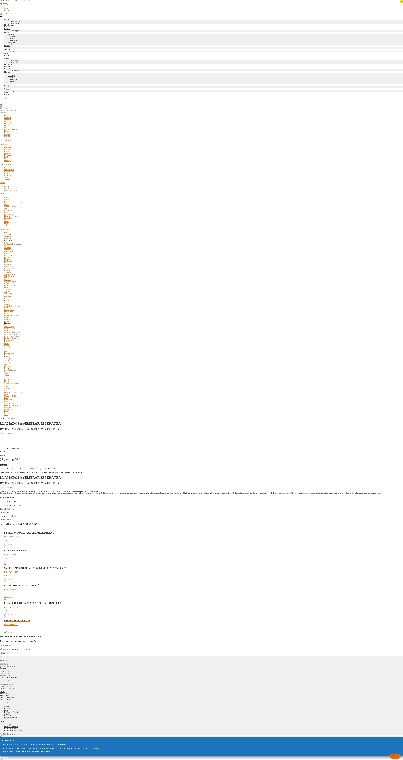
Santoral (7, 137)
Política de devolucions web (13, 730)
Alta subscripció (13, 31)
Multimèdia (8, 220)
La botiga (11, 36)
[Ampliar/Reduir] (1, 757)
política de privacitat (23, 649)
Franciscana (8, 255)
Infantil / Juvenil (5, 164)
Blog (10, 44)
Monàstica (7, 265)
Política (6, 157)
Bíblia (6, 116)
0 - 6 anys (7, 359)
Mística (6, 263)
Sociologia (7, 161)
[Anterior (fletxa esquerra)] (1, 759)
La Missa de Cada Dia (11, 712)
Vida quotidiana (9, 274)
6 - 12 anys (8, 362)
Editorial (7, 46)
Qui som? (11, 34)
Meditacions (8, 261)
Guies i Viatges (9, 327)
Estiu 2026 (7, 27)
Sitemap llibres (5, 693)
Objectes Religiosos (10, 129)
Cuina (6, 208)
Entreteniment (8, 366)
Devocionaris (8, 251)
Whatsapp (11, 51)
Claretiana (7, 248)
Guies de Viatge (9, 214)
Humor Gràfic (9, 172)
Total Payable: (4, 461)
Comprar (3, 465)
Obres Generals (9, 266)
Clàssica (7, 325)
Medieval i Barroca (10, 329)
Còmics (6, 364)
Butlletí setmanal (13, 40)
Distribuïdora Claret (10, 718)
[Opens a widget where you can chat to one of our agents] (395, 756)
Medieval (7, 317)
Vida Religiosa (9, 276)
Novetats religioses (14, 21)
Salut (6, 225)
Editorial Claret (9, 716)
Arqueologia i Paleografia (12, 306)
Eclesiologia (8, 121)
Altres (2, 194)
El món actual (8, 312)
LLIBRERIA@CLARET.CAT (22, 1)
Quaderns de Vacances (11, 190)
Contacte (7, 49)
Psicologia (7, 159)
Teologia (7, 138)
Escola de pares (9, 170)
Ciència (6, 205)
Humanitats (4, 144)
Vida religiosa (8, 140)
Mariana (7, 259)
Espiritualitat (4, 112)
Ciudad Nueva (11, 509)
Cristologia (7, 120)
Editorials (8, 229)
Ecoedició (11, 48)
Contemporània (9, 310)
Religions (7, 135)
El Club (11, 38)
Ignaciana (7, 257)
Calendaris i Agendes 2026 (13, 203)
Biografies (7, 147)
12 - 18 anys (8, 360)
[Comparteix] (5, 757)
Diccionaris (8, 210)
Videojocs (7, 179)
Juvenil (6, 177)
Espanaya (7, 313)
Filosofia (7, 149)
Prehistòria (7, 321)
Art (5, 201)
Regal (6, 224)
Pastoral (6, 131)
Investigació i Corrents (11, 315)
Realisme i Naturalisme (12, 338)
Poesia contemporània (11, 336)
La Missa (7, 29)
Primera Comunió (10, 133)
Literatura (7, 153)
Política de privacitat (11, 727)
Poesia (6, 222)
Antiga (6, 304)
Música (6, 188)
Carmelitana (8, 246)
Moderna (7, 319)
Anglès (6, 199)
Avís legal (7, 725)
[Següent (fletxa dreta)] (3, 759)
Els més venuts (9, 25)
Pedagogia (7, 155)
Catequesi (7, 118)
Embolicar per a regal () (10, 459)
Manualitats (8, 218)
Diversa (6, 253)
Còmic (6, 168)
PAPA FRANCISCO (7, 433)
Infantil (6, 173)
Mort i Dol (7, 127)
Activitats (11, 42)
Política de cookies (10, 728)
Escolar (2, 183)
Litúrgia (6, 125)
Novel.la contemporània (12, 332)
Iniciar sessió (4, 5)
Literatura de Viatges (11, 216)
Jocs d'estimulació (10, 370)
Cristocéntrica (8, 250)
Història (6, 151)
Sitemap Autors (5, 695)
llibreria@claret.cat (11, 677)
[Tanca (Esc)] (7, 757)
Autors (2, 229)
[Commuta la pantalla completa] (3, 757)
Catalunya (7, 308)
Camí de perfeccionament (12, 244)
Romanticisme (9, 340)
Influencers (8, 175)
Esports (6, 212)
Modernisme (8, 330)
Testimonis (7, 272)
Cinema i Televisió (10, 207)
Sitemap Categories (6, 697)
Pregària (7, 270)
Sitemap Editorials (6, 699)
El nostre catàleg (7, 108)
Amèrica (7, 302)
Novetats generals (14, 23)
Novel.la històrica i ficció (12, 334)
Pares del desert (9, 268)
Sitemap (2, 692)
